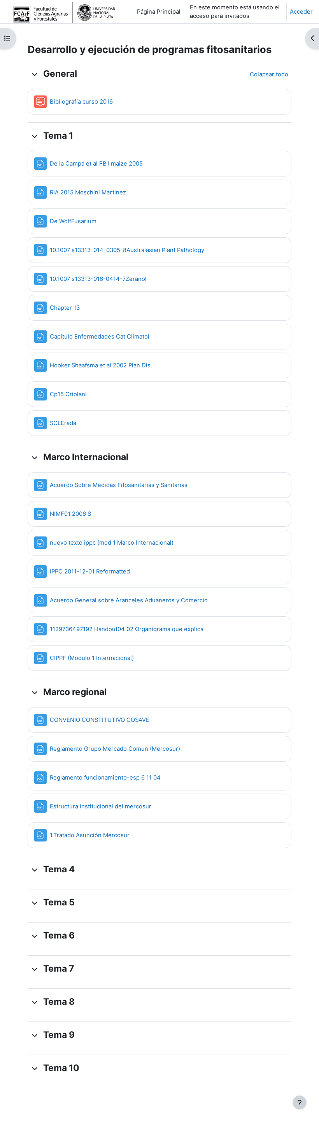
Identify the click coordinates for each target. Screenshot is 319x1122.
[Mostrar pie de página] (300, 1103)
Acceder (301, 11)
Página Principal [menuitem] (159, 11)
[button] (35, 74)
